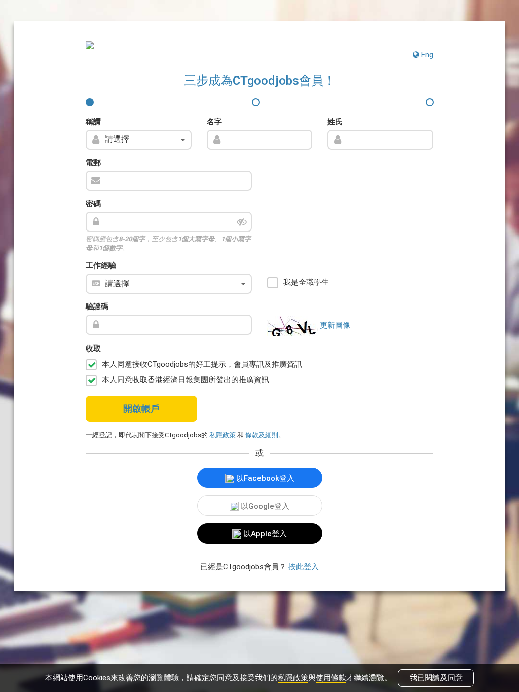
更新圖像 (335, 325)
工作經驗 (101, 265)
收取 (93, 348)
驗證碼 (97, 306)
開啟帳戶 (141, 408)
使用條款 (331, 677)
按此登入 (303, 566)
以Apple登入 (264, 534)
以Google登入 (264, 506)
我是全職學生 (306, 282)
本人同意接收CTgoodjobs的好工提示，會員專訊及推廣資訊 (202, 364)
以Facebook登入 (264, 478)
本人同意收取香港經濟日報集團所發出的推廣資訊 (185, 380)
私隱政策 (293, 677)
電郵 (93, 162)
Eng (426, 54)
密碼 (93, 203)
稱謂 (93, 121)
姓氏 (335, 121)
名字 (214, 121)
